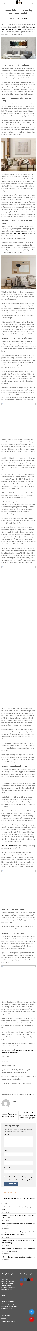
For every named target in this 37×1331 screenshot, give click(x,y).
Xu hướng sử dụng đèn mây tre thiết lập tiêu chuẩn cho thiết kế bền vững (17, 1241)
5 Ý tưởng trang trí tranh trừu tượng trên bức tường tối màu (18, 1200)
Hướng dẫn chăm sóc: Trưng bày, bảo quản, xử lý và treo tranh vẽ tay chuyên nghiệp (18, 1250)
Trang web (7, 1168)
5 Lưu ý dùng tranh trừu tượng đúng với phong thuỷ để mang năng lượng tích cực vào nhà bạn (17, 1233)
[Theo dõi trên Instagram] (25, 1279)
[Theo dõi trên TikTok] (28, 1279)
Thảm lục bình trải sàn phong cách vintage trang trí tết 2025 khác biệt (17, 1216)
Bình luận (7, 1134)
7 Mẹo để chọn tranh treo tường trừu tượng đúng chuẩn (18, 1257)
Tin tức (18, 8)
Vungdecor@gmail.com (8, 1321)
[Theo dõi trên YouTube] (21, 1284)
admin (25, 18)
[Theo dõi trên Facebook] (21, 1279)
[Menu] (3, 2)
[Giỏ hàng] (33, 2)
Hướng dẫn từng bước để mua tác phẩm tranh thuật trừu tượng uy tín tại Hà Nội (18, 1225)
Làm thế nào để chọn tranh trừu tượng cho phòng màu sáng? (17, 1208)
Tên (5, 1150)
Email (6, 1159)
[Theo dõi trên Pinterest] (31, 1279)
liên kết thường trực (29, 1094)
